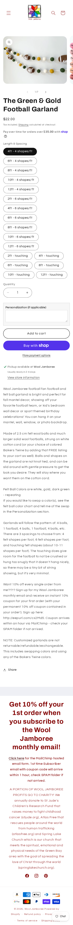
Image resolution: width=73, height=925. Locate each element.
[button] (8, 13)
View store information (24, 377)
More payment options (36, 355)
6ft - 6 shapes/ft (20, 217)
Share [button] (12, 669)
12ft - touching (52, 274)
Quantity (9, 284)
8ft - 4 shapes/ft (20, 170)
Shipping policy (50, 921)
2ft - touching (18, 255)
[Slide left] (27, 92)
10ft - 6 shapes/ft (21, 236)
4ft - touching (49, 255)
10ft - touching (19, 274)
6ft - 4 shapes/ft (20, 160)
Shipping (23, 125)
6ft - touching (18, 265)
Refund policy (32, 914)
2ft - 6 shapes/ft (20, 198)
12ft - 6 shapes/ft (21, 246)
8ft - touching (49, 265)
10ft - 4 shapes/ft (21, 179)
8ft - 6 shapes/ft (20, 227)
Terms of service (27, 921)
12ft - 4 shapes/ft (21, 189)
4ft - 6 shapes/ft (20, 208)
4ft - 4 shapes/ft (20, 151)
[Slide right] (45, 92)
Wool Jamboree (34, 909)
